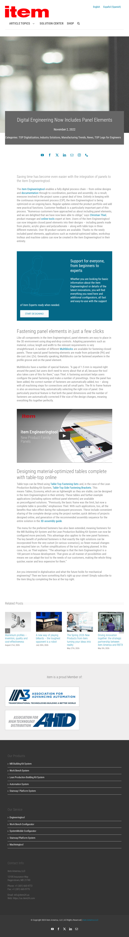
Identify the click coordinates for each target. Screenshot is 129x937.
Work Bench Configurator (22, 824)
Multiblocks (66, 349)
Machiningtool (16, 844)
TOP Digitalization (29, 137)
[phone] (87, 155)
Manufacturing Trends (73, 137)
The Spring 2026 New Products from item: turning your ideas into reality (80, 622)
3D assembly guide (51, 521)
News (90, 137)
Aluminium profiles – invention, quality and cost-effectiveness (18, 622)
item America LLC (90, 920)
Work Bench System (19, 770)
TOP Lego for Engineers (108, 137)
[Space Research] (27, 7)
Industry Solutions (50, 137)
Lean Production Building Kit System (27, 777)
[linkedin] (64, 155)
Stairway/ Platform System (23, 790)
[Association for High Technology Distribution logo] (42, 687)
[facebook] (50, 155)
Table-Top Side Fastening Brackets (72, 487)
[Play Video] (64, 436)
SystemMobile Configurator (23, 830)
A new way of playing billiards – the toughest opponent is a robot (49, 622)
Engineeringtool (17, 817)
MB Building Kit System (21, 763)
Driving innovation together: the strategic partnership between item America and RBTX (111, 622)
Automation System (19, 784)
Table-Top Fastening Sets (64, 484)
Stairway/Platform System (22, 837)
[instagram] (79, 155)
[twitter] (57, 155)
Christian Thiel (98, 215)
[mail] (72, 155)
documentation (30, 193)
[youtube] (42, 155)
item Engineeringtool (33, 189)
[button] (77, 23)
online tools (48, 218)
